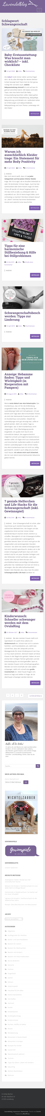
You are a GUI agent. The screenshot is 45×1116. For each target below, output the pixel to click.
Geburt (9, 77)
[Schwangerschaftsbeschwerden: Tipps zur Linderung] (22, 297)
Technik (10, 1058)
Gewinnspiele (13, 986)
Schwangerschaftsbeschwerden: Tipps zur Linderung (22, 316)
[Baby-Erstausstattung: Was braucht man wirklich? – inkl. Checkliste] (22, 39)
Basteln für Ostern (14, 944)
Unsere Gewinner (11, 868)
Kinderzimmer (13, 1020)
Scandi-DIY (12, 1050)
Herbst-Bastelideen (15, 995)
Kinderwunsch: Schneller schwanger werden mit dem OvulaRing (19, 621)
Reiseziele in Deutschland (17, 1037)
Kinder (10, 1007)
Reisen (10, 1029)
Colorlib (38, 1111)
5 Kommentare (30, 326)
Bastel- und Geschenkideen (18, 940)
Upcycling (11, 1067)
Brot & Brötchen (13, 961)
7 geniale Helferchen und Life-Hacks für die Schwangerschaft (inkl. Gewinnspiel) (21, 506)
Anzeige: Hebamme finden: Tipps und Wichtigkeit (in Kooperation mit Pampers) (18, 381)
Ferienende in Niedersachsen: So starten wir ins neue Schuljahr (21, 893)
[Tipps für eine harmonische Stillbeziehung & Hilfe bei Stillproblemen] (22, 230)
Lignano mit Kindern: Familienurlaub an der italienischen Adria (21, 899)
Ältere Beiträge (35, 696)
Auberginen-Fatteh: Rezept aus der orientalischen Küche (18, 881)
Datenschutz (24, 1111)
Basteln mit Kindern (15, 952)
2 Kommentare (30, 71)
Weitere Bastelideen (15, 1071)
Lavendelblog (8, 1111)
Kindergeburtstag (14, 1016)
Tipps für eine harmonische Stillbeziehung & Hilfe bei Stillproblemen (20, 251)
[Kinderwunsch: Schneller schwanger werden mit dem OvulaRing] (22, 600)
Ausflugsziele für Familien (17, 935)
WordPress (26, 1114)
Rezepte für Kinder (15, 1046)
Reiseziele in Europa (15, 1041)
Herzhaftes (12, 999)
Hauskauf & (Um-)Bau (15, 990)
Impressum (16, 1111)
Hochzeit (11, 1003)
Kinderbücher (13, 1012)
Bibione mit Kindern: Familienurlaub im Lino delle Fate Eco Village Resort (21, 887)
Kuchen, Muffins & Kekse (17, 1024)
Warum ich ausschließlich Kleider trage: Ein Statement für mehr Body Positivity (21, 157)
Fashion (10, 969)
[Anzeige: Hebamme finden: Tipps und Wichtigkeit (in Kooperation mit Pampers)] (22, 359)
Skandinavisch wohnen (16, 1054)
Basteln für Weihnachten (17, 948)
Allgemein (11, 931)
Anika (20, 71)
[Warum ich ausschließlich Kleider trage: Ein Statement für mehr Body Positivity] (22, 136)
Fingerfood (12, 973)
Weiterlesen (35, 114)
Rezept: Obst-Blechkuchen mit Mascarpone (21, 905)
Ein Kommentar (30, 168)
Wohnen (11, 1075)
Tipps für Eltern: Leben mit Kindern (21, 1063)
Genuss (10, 982)
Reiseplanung (13, 1033)
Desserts (11, 965)
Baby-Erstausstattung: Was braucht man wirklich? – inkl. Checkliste (20, 60)
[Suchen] (38, 766)
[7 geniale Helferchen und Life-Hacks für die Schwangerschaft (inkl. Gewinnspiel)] (22, 486)
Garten (10, 978)
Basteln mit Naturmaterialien (18, 956)
